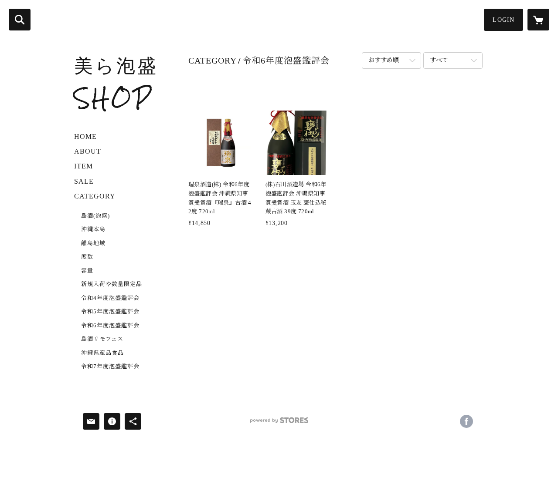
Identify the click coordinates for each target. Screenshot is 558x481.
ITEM (83, 166)
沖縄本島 (93, 229)
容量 (87, 270)
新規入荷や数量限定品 (111, 284)
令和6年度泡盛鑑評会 (110, 325)
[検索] (20, 19)
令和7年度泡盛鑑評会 (110, 366)
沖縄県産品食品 (102, 353)
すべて (439, 60)
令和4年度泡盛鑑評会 (110, 298)
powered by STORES (279, 423)
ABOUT (87, 151)
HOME (85, 136)
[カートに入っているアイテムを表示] (538, 19)
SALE (84, 181)
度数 (87, 256)
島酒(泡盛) (95, 215)
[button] (503, 20)
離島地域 (93, 243)
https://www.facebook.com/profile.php (466, 421)
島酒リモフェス (102, 339)
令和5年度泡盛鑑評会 (110, 311)
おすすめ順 (383, 60)
